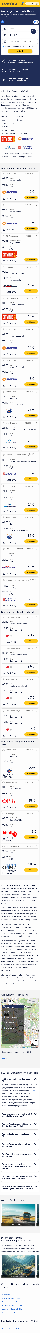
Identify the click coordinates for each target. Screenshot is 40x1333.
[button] (33, 1043)
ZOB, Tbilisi (5, 1059)
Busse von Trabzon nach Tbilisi (12, 1309)
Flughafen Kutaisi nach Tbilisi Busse (13, 1329)
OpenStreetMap (27, 1047)
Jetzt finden (31, 197)
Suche (33, 1091)
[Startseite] (10, 3)
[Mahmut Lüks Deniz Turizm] (25, 148)
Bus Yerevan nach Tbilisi (10, 1313)
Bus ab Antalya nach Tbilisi (11, 1298)
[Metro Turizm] (25, 139)
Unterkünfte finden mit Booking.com (19, 46)
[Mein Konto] (22, 3)
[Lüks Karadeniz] (8, 148)
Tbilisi (33, 1001)
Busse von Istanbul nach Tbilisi (12, 1305)
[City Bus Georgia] (8, 139)
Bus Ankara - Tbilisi (8, 1295)
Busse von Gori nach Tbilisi (11, 1302)
